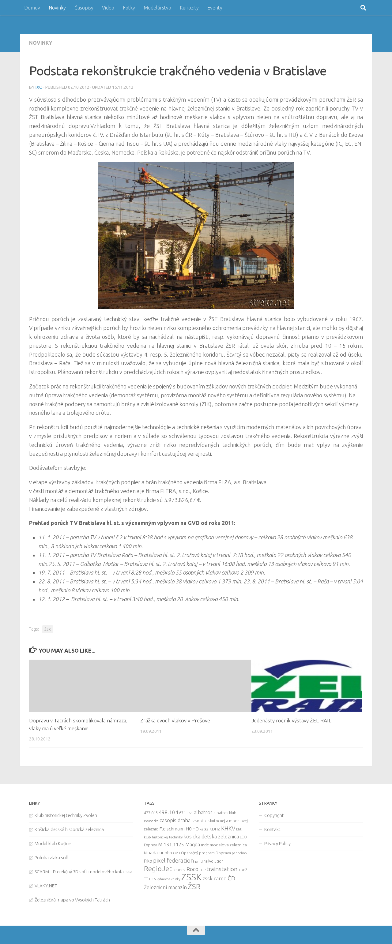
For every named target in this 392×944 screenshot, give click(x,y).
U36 (152, 879)
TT (146, 878)
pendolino (239, 853)
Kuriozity (189, 7)
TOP (202, 870)
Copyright (274, 815)
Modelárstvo (157, 7)
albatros (203, 812)
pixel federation (173, 860)
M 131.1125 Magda (179, 844)
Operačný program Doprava (206, 853)
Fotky (129, 7)
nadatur (156, 852)
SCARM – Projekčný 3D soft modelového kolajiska (83, 871)
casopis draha (175, 820)
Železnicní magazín (165, 887)
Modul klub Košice (53, 843)
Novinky (57, 7)
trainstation (222, 869)
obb (168, 852)
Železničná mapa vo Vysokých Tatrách (72, 899)
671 (182, 813)
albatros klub (224, 813)
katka (204, 829)
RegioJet (158, 868)
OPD (176, 853)
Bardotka (151, 821)
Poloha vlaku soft (52, 857)
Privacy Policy (277, 843)
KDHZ (214, 828)
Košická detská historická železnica (69, 829)
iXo (39, 87)
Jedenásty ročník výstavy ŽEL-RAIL (291, 720)
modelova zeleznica (228, 844)
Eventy (214, 7)
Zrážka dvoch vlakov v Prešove (175, 720)
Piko (148, 860)
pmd (199, 861)
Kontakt (272, 829)
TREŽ (243, 870)
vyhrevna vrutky (168, 879)
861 (190, 813)
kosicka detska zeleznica (211, 836)
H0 (189, 828)
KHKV (228, 828)
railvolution (214, 861)
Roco (192, 869)
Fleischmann (172, 828)
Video (108, 7)
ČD (231, 878)
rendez (179, 869)
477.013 (151, 813)
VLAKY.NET (46, 885)
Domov (32, 7)
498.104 (168, 812)
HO (196, 828)
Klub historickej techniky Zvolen (66, 815)
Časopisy (83, 7)
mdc (205, 844)
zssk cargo (214, 878)
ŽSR (47, 629)
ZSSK (191, 877)
